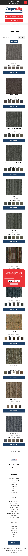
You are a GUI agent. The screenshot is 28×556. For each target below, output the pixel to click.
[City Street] (22, 304)
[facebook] (12, 468)
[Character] (9, 135)
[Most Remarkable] (9, 372)
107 (16, 451)
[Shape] (14, 423)
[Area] (14, 85)
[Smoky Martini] (18, 338)
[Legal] (17, 68)
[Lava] (13, 440)
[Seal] (21, 440)
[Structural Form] (20, 406)
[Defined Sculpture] (14, 390)
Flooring (6, 24)
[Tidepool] (14, 288)
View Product (14, 72)
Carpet (10, 24)
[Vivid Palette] (21, 372)
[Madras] (14, 322)
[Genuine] (13, 68)
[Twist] (21, 203)
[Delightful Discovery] (14, 356)
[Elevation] (13, 101)
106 (13, 451)
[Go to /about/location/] (13, 2)
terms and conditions (9, 278)
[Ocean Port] (10, 304)
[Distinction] (21, 135)
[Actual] (14, 51)
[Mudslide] (14, 254)
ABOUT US (14, 522)
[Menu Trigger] (25, 2)
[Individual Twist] (12, 406)
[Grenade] (9, 440)
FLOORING (14, 475)
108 (19, 451)
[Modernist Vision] (13, 372)
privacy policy (16, 276)
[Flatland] (21, 101)
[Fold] (13, 203)
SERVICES (14, 497)
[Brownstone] (14, 304)
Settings (14, 283)
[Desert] (9, 101)
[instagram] (15, 468)
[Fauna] (17, 101)
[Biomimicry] (14, 119)
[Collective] (13, 135)
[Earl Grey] (18, 304)
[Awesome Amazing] (17, 372)
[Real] (21, 68)
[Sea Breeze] (10, 338)
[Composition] (17, 135)
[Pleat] (17, 203)
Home (2, 24)
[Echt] (9, 68)
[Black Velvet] (22, 338)
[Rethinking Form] (16, 406)
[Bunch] (9, 203)
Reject (17, 281)
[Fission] (17, 440)
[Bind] (14, 187)
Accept (10, 281)
